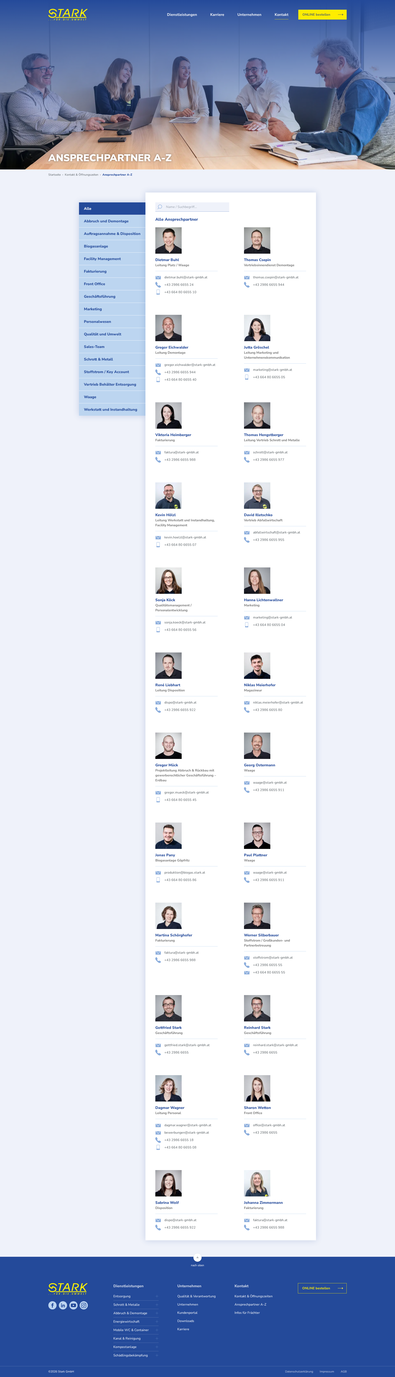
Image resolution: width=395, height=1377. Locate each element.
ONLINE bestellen (316, 14)
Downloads (185, 1321)
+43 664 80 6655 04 (269, 625)
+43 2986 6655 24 (179, 284)
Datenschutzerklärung (299, 1371)
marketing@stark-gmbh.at (272, 370)
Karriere (217, 14)
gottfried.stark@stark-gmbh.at (187, 1045)
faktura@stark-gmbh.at (181, 452)
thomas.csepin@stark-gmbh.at (276, 277)
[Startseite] (68, 14)
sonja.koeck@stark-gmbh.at (185, 622)
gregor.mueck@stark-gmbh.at (186, 792)
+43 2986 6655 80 (267, 710)
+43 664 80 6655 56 (180, 630)
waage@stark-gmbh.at (270, 782)
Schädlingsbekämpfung (130, 1355)
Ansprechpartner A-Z (250, 1304)
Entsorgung (121, 1296)
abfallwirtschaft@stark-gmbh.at (276, 532)
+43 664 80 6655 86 (180, 880)
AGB (344, 1371)
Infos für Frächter (247, 1312)
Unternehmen (249, 14)
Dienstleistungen (182, 14)
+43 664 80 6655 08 (180, 1147)
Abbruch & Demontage (130, 1313)
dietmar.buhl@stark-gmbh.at (185, 277)
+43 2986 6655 (176, 1052)
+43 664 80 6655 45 (180, 800)
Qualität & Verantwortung (196, 1296)
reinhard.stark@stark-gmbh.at (275, 1045)
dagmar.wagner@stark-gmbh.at (187, 1125)
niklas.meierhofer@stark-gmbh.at (278, 702)
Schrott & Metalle (126, 1304)
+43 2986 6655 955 (268, 540)
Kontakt (281, 14)
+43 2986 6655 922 (180, 710)
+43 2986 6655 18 (179, 1140)
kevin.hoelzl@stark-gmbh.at (185, 537)
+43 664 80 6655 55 (269, 972)
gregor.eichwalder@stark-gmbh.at (189, 365)
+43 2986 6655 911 (268, 790)
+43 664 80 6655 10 (180, 292)
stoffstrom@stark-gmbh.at (273, 957)
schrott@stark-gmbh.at (270, 452)
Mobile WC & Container (131, 1330)
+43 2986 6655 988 (180, 459)
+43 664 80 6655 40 (180, 379)
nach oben (197, 1265)
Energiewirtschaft (126, 1321)
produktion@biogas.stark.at (184, 872)
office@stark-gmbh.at (269, 1125)
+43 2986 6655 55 (267, 965)
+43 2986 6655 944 (268, 284)
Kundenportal (187, 1312)
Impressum (327, 1371)
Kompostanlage (125, 1347)
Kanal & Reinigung (127, 1338)
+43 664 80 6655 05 (269, 377)
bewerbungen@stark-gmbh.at (186, 1132)
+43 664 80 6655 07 (180, 545)
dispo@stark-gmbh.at (180, 702)
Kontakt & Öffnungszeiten (254, 1296)
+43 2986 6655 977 (268, 459)
